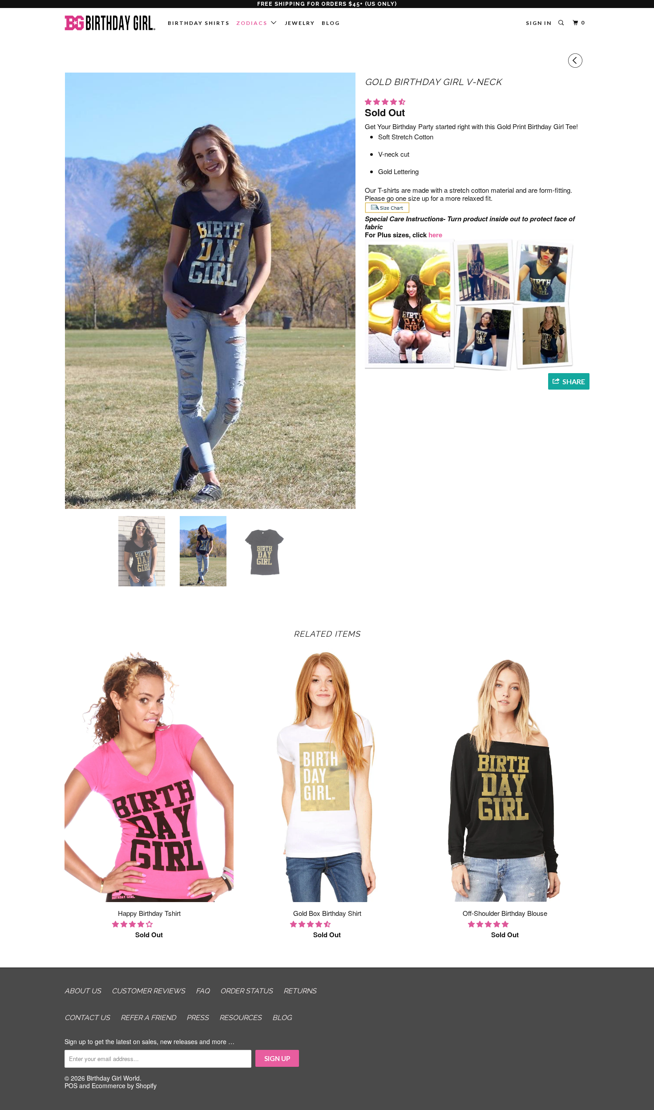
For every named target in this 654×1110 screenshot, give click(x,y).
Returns (299, 991)
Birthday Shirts (199, 23)
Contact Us (87, 1017)
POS (71, 1085)
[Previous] (576, 60)
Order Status (246, 991)
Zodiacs (253, 23)
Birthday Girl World (113, 1077)
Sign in (539, 23)
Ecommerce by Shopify (124, 1085)
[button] (386, 101)
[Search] (562, 23)
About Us (83, 991)
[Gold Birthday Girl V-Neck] (210, 290)
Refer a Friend (148, 1017)
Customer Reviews (148, 991)
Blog (331, 23)
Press (197, 1017)
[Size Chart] (387, 210)
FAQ (203, 991)
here (436, 235)
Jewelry (300, 23)
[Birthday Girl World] (110, 23)
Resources (240, 1017)
